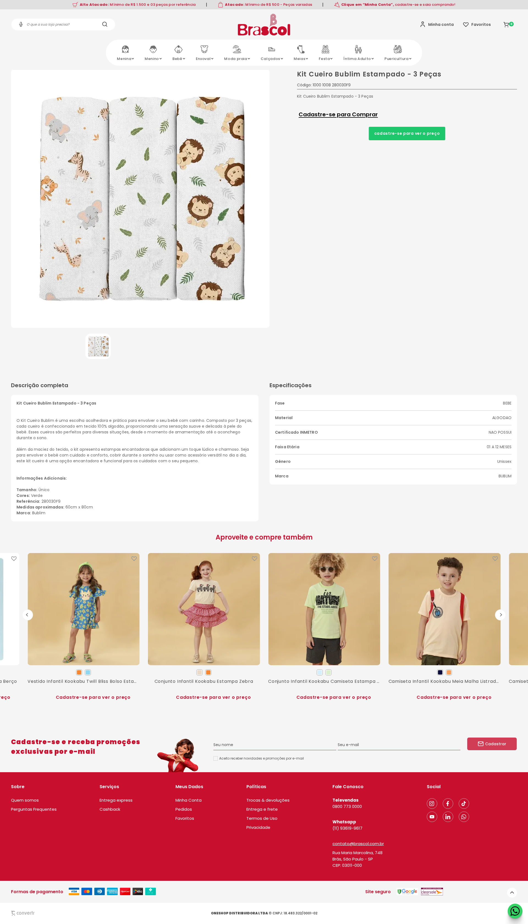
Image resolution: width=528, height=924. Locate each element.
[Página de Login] (437, 24)
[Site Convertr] (35, 913)
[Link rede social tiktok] (464, 803)
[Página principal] (264, 24)
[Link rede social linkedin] (448, 817)
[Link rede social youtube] (432, 817)
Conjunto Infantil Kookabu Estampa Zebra (204, 681)
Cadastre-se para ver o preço (407, 133)
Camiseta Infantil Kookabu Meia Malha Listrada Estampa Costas (445, 681)
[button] (98, 346)
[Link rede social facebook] (448, 803)
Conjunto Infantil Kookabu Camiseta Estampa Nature (324, 681)
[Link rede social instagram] (432, 803)
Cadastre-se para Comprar (338, 114)
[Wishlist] (477, 24)
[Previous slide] (27, 614)
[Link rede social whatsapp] (464, 817)
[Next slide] (500, 614)
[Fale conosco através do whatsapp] (515, 911)
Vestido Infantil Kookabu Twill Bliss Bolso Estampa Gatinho (84, 681)
